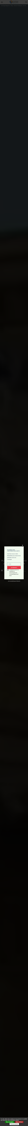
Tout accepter (10, 1122)
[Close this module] (22, 545)
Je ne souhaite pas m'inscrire (14, 581)
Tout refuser (19, 1122)
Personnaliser (14, 1124)
